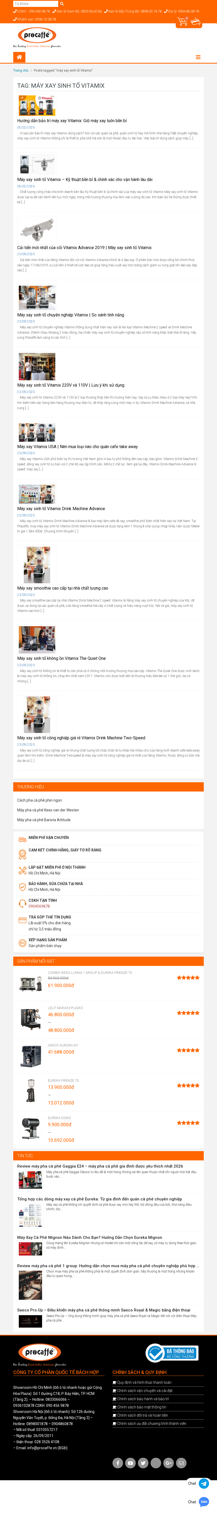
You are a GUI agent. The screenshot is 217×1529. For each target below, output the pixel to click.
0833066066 (56, 1399)
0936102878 (23, 1405)
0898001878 (37, 1424)
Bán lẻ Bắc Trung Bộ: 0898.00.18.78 (134, 11)
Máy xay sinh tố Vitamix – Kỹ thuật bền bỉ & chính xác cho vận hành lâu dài (84, 179)
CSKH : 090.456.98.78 (33, 11)
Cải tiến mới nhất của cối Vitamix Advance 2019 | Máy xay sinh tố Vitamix (84, 247)
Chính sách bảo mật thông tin (141, 1407)
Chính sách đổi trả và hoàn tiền (142, 1415)
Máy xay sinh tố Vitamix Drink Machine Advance (61, 508)
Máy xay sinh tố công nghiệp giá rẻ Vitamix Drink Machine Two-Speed (81, 737)
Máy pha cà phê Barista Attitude (44, 820)
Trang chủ (20, 70)
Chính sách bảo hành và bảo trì (143, 1399)
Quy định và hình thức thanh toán (144, 1382)
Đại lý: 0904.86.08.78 (183, 11)
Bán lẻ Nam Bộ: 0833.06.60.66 (79, 11)
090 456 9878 (57, 1405)
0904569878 (39, 906)
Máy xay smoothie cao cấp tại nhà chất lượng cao (62, 588)
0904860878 (62, 1424)
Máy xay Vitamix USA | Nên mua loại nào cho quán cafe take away (77, 446)
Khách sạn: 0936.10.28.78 (36, 19)
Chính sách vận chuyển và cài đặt (145, 1391)
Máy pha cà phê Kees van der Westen (48, 810)
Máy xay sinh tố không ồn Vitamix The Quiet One (61, 658)
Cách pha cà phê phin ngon (39, 800)
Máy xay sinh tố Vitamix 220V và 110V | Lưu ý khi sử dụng (70, 385)
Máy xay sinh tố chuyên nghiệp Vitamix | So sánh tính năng (70, 314)
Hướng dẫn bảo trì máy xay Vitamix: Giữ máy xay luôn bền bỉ (72, 120)
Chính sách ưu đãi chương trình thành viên (151, 1423)
